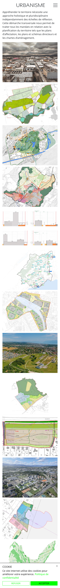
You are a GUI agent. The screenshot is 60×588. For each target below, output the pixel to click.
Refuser (15, 583)
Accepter (44, 583)
